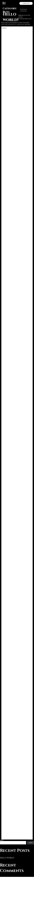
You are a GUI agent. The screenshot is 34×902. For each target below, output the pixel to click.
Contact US (26, 3)
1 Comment (5, 434)
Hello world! (10, 17)
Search (1, 840)
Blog (8, 28)
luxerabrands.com (24, 19)
